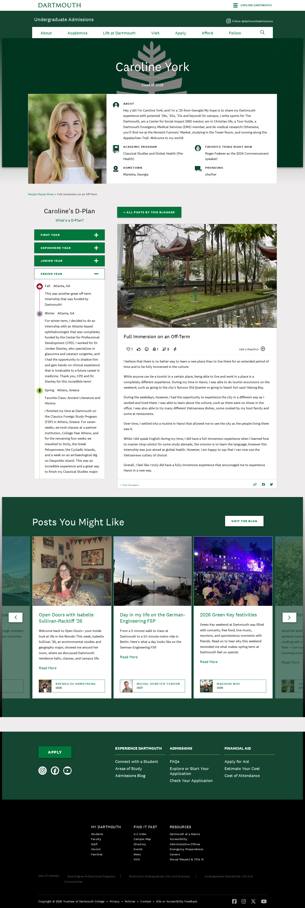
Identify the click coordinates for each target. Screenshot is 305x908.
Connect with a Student (136, 761)
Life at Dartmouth (119, 33)
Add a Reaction (249, 349)
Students (97, 834)
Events (138, 849)
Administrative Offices (185, 844)
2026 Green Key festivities (228, 614)
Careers (175, 854)
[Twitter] (253, 901)
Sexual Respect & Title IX (187, 859)
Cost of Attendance (242, 775)
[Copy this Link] (255, 484)
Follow (235, 33)
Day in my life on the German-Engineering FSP (152, 617)
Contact (145, 901)
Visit (155, 33)
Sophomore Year (56, 248)
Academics (77, 33)
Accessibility (178, 839)
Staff (94, 844)
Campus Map (142, 839)
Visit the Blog (244, 521)
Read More (47, 668)
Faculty (96, 839)
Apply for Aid (236, 761)
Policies (130, 901)
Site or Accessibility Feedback (176, 901)
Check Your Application (191, 780)
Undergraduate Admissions (64, 19)
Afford (207, 33)
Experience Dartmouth (138, 748)
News (137, 854)
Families (96, 854)
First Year (50, 235)
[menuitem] (140, 765)
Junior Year (52, 261)
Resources (180, 826)
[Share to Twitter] (271, 484)
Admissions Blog (130, 775)
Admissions (181, 748)
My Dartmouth (106, 826)
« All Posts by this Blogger (149, 212)
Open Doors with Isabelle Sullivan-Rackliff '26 (66, 617)
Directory (140, 844)
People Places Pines (41, 194)
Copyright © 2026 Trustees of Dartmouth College (71, 901)
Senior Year (51, 274)
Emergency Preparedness (187, 849)
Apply (180, 33)
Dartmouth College (59, 5)
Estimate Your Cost (242, 768)
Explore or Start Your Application (189, 771)
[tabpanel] (197, 276)
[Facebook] (234, 901)
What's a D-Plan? (70, 220)
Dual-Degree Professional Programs (91, 876)
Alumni (96, 849)
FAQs (174, 761)
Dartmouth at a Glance (185, 834)
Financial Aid (237, 748)
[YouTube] (264, 901)
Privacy (115, 901)
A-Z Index (140, 834)
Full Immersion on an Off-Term (77, 194)
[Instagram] (244, 901)
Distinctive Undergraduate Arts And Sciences (160, 876)
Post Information (131, 486)
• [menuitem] (107, 901)
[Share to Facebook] (263, 484)
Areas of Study (128, 768)
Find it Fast (145, 826)
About (46, 33)
